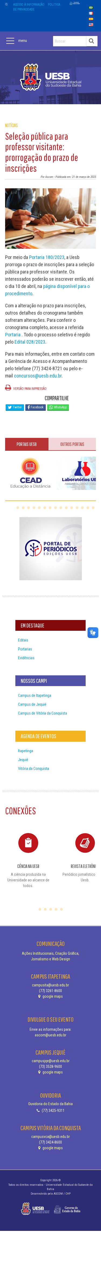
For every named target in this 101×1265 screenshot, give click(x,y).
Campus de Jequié (32, 704)
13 (82, 507)
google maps (52, 996)
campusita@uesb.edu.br (50, 985)
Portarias (25, 649)
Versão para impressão (29, 389)
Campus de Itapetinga (34, 695)
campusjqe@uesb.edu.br (50, 1061)
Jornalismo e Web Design (50, 959)
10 (66, 507)
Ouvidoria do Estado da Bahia (50, 1104)
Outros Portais (72, 444)
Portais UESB (27, 444)
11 (71, 507)
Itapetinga (25, 751)
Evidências (26, 658)
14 (87, 507)
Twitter (17, 407)
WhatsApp (60, 407)
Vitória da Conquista (33, 768)
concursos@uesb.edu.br (38, 376)
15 (93, 507)
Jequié (23, 760)
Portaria (13, 334)
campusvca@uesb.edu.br (50, 1136)
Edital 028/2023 (30, 342)
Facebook (37, 407)
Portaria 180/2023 (46, 257)
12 (77, 507)
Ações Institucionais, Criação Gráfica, (50, 953)
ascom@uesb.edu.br (50, 1035)
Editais (23, 640)
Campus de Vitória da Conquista (42, 713)
